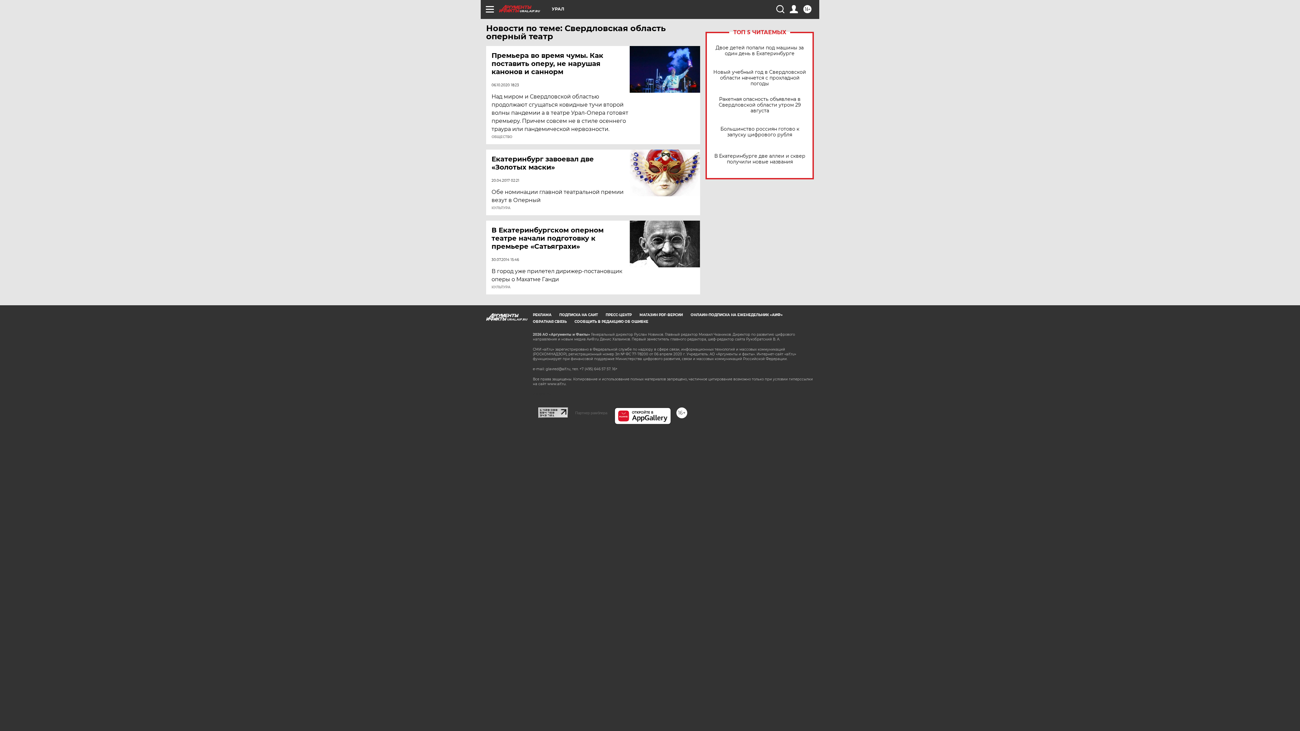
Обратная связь (550, 321)
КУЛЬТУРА (501, 208)
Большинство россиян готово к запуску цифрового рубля (759, 132)
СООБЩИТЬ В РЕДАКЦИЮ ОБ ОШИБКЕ (611, 321)
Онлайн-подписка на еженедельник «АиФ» (737, 315)
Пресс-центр (619, 315)
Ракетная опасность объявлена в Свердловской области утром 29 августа (760, 105)
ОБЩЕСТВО (502, 137)
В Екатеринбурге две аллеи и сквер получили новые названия (759, 159)
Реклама (542, 315)
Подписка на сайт (578, 315)
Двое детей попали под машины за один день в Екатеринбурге (760, 51)
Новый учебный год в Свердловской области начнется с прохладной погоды (759, 78)
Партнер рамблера (591, 413)
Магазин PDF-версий (661, 315)
